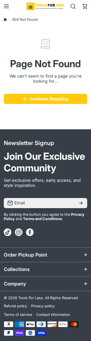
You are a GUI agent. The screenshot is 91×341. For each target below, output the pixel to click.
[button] (84, 6)
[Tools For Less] (45, 6)
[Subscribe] (81, 203)
